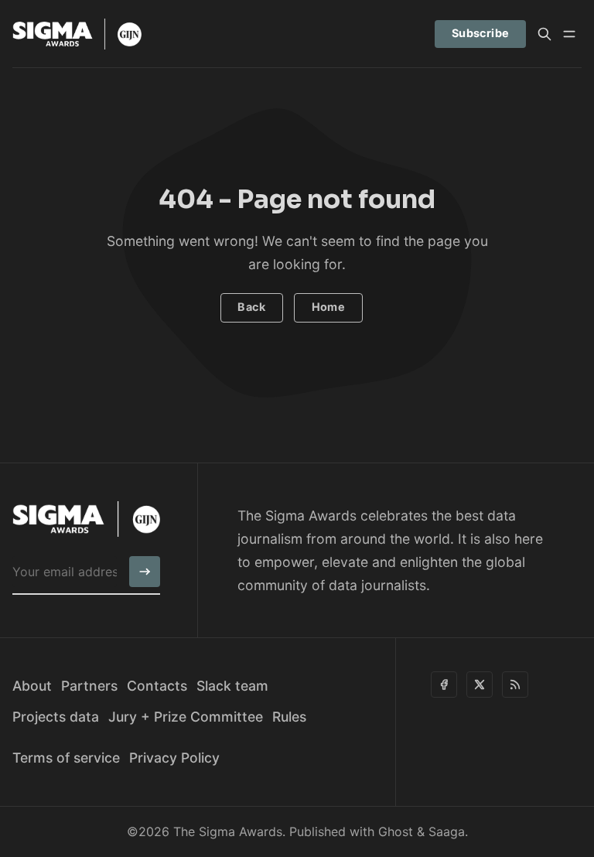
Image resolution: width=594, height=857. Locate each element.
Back (251, 306)
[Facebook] (444, 684)
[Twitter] (479, 684)
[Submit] (144, 571)
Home (329, 306)
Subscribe (481, 32)
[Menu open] (569, 34)
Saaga (446, 831)
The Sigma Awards (227, 831)
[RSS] (515, 684)
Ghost (395, 831)
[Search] (544, 34)
